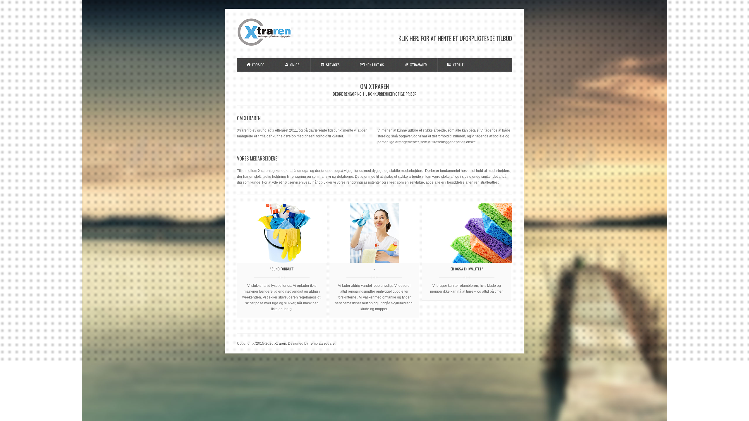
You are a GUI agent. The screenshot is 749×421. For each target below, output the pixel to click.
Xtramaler (418, 64)
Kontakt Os (375, 64)
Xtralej (459, 64)
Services (333, 64)
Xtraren (280, 343)
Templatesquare (322, 343)
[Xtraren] (264, 46)
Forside (258, 64)
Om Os (295, 64)
